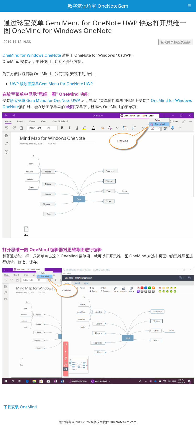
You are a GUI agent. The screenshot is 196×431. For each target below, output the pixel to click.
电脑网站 (98, 416)
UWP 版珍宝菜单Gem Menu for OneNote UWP (51, 83)
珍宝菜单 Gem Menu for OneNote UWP (45, 100)
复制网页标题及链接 (175, 42)
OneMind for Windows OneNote (31, 55)
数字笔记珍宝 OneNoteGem (98, 6)
